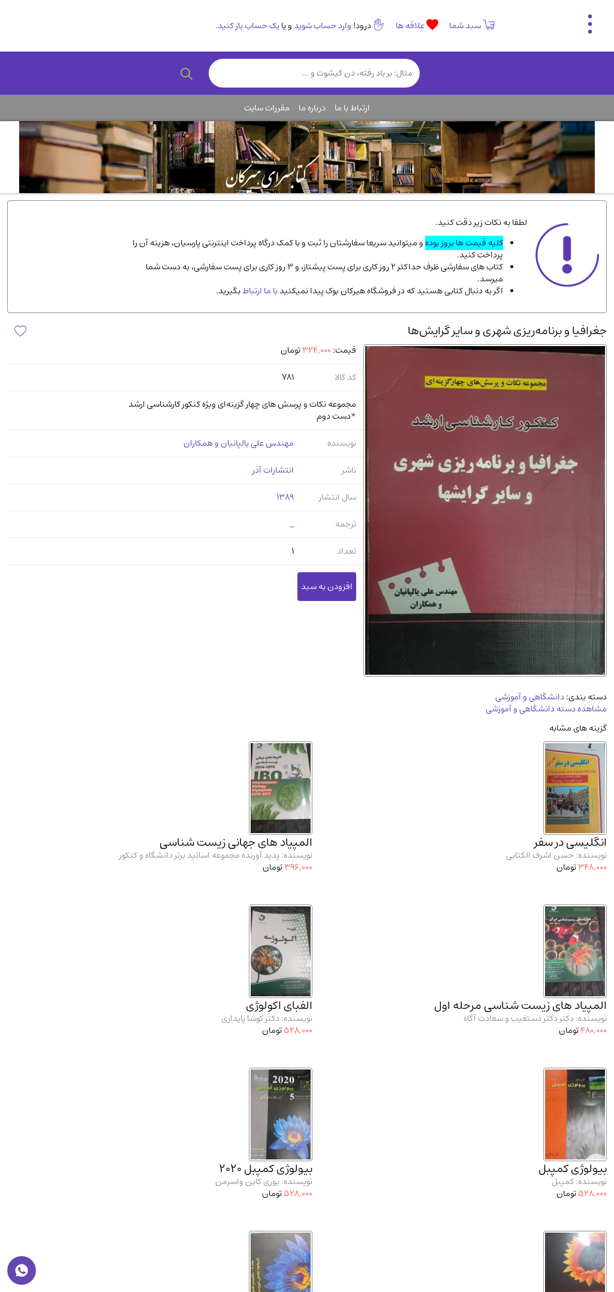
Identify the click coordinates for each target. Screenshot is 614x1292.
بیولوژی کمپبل (572, 1169)
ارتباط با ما (352, 108)
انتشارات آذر (273, 470)
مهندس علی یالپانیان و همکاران (238, 443)
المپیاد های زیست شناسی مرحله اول (520, 1005)
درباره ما (312, 108)
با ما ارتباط (259, 291)
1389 (285, 497)
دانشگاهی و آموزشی (529, 697)
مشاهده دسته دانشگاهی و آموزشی (546, 709)
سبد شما (465, 26)
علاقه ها (411, 26)
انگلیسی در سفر (570, 842)
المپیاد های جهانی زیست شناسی (235, 842)
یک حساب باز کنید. (247, 26)
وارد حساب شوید (322, 26)
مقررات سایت (267, 108)
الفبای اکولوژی (279, 1005)
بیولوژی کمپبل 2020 (265, 1169)
